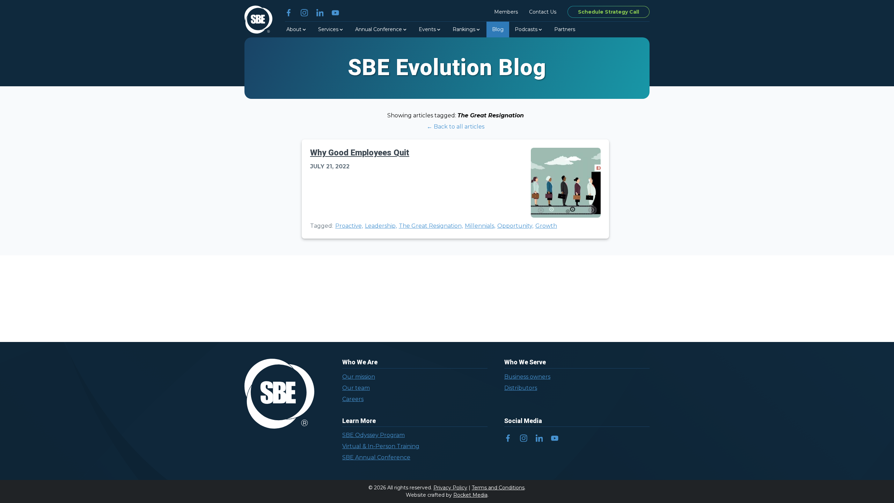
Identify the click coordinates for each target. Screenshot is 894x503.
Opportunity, (515, 226)
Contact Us (542, 12)
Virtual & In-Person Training (380, 446)
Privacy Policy (450, 487)
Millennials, (480, 226)
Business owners (527, 376)
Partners (564, 29)
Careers (353, 399)
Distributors (520, 388)
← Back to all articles (455, 126)
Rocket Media (470, 495)
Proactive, (349, 226)
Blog (498, 29)
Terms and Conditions (498, 487)
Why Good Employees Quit (359, 153)
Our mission (358, 376)
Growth (546, 226)
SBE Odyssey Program (373, 435)
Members (506, 12)
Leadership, (381, 226)
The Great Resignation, (431, 226)
